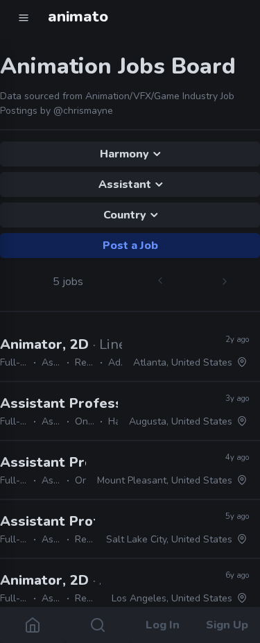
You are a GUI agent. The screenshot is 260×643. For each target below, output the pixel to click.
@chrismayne (83, 110)
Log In (163, 625)
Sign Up (228, 625)
